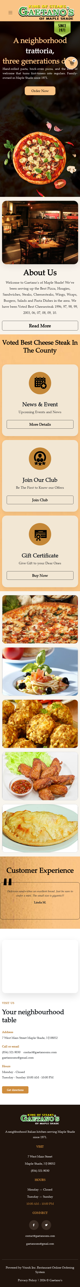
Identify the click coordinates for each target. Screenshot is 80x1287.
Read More (40, 326)
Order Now (40, 90)
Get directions (15, 1090)
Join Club (40, 499)
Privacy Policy (28, 1280)
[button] (5, 901)
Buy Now (40, 575)
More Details (40, 424)
